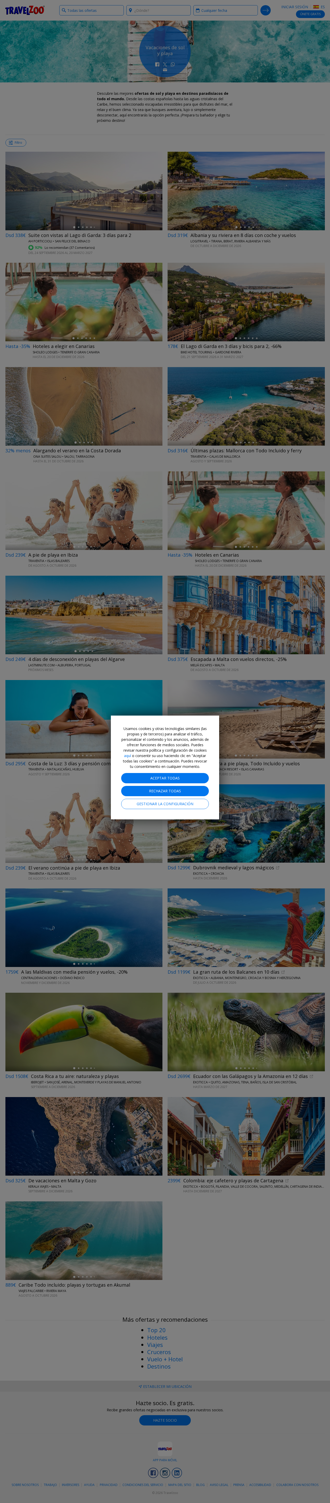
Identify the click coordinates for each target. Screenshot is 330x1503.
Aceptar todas (165, 778)
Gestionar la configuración (165, 803)
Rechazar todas (165, 790)
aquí (127, 755)
